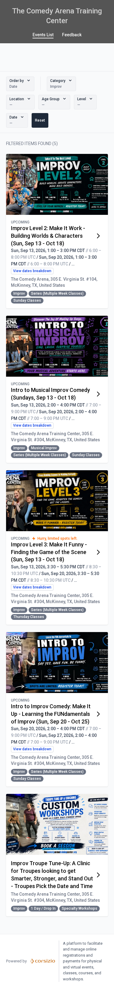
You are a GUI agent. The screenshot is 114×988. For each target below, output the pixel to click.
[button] (20, 83)
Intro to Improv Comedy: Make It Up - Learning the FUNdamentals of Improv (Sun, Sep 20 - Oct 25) (51, 714)
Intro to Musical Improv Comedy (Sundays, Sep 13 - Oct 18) (50, 394)
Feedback (71, 34)
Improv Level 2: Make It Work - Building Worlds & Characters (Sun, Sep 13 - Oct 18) (48, 236)
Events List (43, 34)
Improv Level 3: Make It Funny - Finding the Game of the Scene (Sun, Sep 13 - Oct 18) (49, 552)
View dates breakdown (32, 271)
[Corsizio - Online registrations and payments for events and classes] (42, 961)
